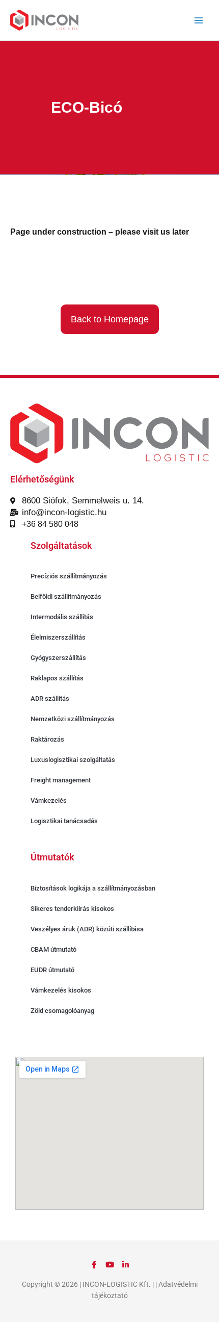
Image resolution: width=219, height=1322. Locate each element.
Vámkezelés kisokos (61, 990)
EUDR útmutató (52, 970)
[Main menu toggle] (198, 20)
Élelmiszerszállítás (58, 637)
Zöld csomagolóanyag (62, 1010)
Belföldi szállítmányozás (66, 596)
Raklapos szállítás (57, 678)
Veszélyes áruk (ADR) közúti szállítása (87, 929)
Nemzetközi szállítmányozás (73, 719)
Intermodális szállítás (62, 617)
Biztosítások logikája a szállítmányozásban (93, 888)
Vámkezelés (49, 800)
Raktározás (47, 739)
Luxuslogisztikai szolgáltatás (73, 760)
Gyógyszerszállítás (58, 658)
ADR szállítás (50, 698)
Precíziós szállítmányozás (69, 576)
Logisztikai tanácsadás (64, 821)
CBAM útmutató (53, 949)
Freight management (61, 780)
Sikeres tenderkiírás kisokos (72, 908)
